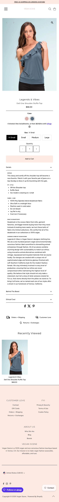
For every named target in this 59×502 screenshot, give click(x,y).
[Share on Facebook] (25, 307)
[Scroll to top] (53, 496)
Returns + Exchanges (31, 323)
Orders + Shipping (18, 317)
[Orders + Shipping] (8, 318)
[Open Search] (50, 9)
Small (23, 137)
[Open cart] (54, 9)
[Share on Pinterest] (34, 307)
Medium (35, 137)
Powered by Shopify (35, 496)
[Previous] (7, 22)
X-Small (12, 137)
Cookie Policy (43, 412)
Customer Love (45, 317)
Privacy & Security (43, 405)
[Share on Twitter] (29, 307)
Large (47, 137)
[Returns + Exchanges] (21, 323)
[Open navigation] (8, 9)
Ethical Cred (10, 299)
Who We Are (29, 431)
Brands (29, 438)
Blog (29, 435)
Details (8, 167)
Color (29, 113)
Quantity (29, 144)
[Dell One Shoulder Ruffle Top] (15, 357)
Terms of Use (43, 408)
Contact (16, 405)
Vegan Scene (21, 496)
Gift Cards (15, 408)
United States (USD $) (14, 473)
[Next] (13, 22)
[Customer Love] (37, 318)
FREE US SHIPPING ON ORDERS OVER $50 (29, 2)
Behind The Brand (12, 291)
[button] (27, 119)
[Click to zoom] (52, 22)
